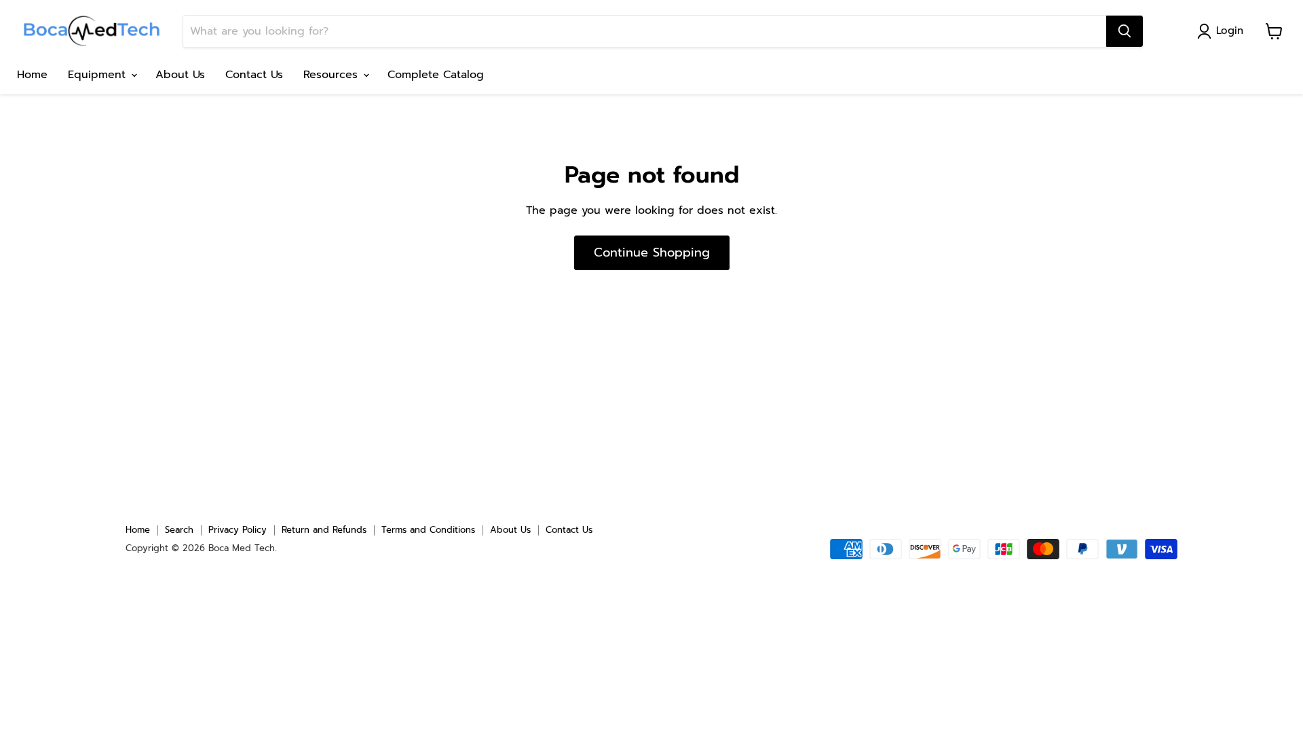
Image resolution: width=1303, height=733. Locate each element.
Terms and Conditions (428, 529)
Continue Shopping (652, 252)
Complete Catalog (436, 75)
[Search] (1124, 31)
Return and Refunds (324, 529)
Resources (332, 75)
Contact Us (254, 75)
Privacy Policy (237, 529)
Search (179, 529)
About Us (180, 75)
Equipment (99, 75)
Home (32, 75)
